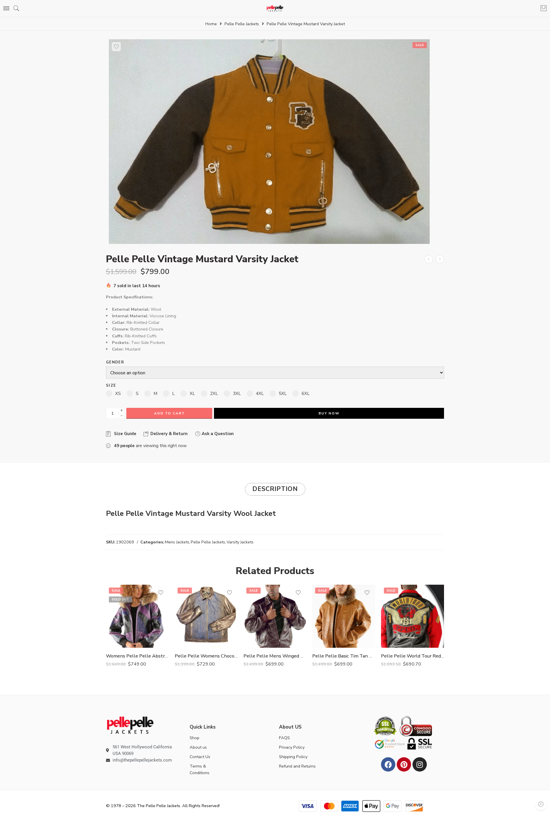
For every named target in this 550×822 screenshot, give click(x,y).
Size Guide (124, 434)
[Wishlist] (116, 46)
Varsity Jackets (240, 542)
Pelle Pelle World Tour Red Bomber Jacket (412, 656)
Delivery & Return (168, 434)
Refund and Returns (297, 766)
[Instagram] (419, 764)
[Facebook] (388, 764)
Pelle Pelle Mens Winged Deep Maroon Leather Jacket (275, 656)
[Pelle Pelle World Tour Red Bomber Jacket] (412, 616)
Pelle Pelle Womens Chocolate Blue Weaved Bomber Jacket (206, 656)
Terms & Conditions (199, 769)
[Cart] (543, 9)
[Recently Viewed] (540, 804)
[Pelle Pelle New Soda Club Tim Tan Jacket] (429, 259)
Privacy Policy (292, 747)
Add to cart (169, 413)
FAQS (284, 738)
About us (198, 747)
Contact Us (200, 757)
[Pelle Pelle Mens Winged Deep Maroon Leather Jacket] (275, 616)
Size (111, 385)
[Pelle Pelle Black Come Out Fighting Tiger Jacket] (440, 259)
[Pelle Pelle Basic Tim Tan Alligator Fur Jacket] (343, 616)
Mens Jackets (177, 542)
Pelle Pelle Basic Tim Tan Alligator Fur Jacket (343, 656)
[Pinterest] (404, 764)
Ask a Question (217, 434)
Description (275, 489)
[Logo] (130, 725)
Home (211, 24)
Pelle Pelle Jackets (242, 24)
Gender (115, 362)
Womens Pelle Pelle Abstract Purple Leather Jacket (137, 656)
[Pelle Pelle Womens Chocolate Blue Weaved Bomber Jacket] (206, 616)
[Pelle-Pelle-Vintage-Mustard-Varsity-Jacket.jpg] (269, 141)
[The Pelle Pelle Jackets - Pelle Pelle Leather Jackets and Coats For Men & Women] (275, 8)
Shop (194, 738)
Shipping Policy (293, 757)
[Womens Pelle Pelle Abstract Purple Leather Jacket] (137, 616)
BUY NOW (329, 413)
